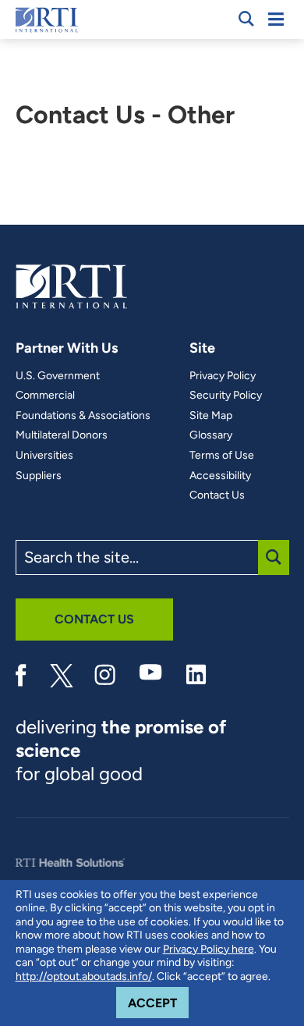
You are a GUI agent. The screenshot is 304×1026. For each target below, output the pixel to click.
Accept (158, 1002)
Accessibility (220, 475)
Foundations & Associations (83, 415)
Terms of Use (221, 455)
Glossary (210, 435)
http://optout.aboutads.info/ (84, 976)
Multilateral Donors (62, 435)
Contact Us (217, 495)
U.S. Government (58, 376)
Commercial (45, 395)
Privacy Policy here (208, 949)
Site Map (210, 415)
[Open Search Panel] (246, 18)
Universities (44, 455)
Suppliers (39, 475)
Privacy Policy (222, 376)
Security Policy (225, 395)
